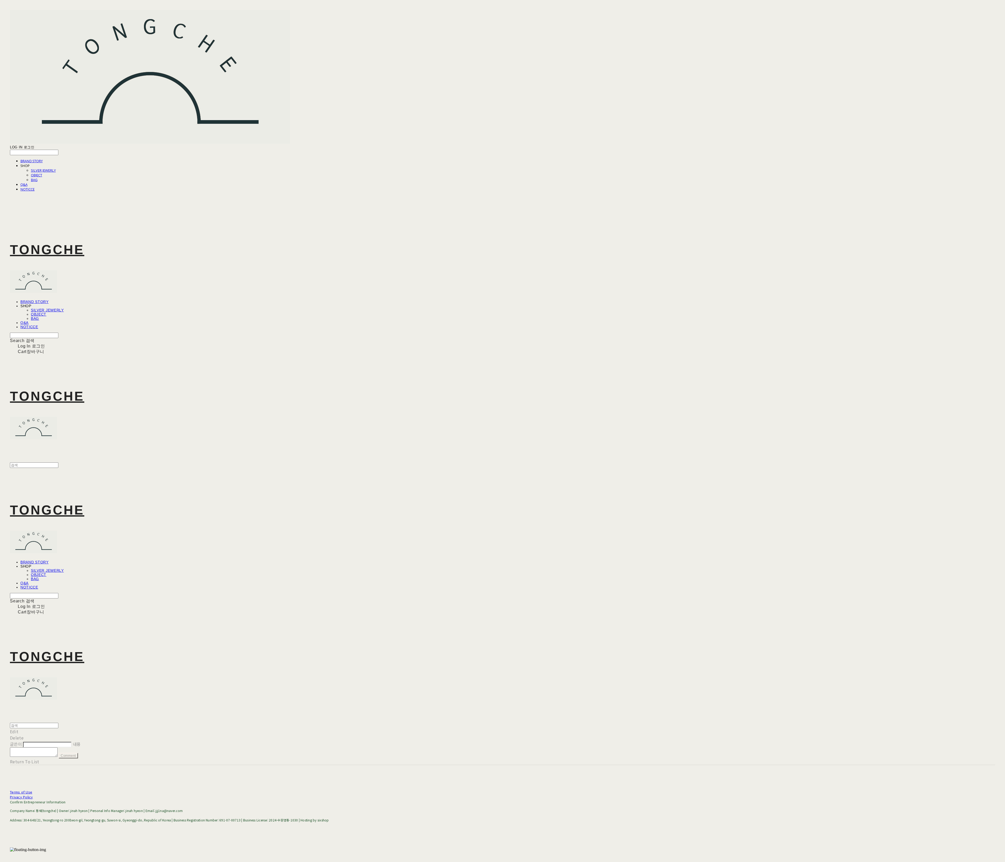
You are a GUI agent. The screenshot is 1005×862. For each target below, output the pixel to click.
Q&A (23, 184)
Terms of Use (21, 792)
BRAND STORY (31, 161)
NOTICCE (27, 189)
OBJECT (36, 175)
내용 (77, 744)
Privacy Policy (21, 796)
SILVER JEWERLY (43, 170)
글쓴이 (16, 744)
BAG (34, 179)
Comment (68, 756)
